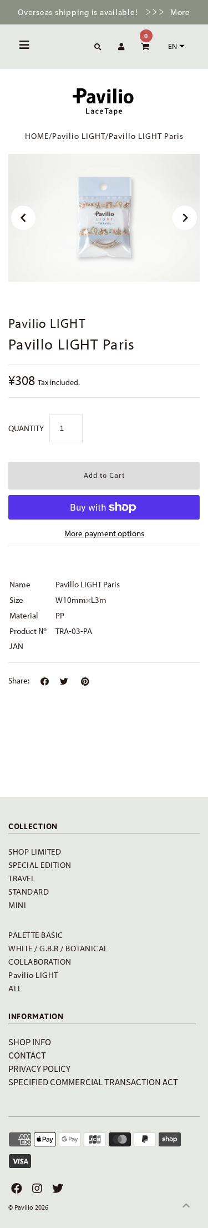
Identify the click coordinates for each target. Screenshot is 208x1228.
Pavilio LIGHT (78, 136)
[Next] (185, 218)
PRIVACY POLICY (39, 1068)
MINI (17, 905)
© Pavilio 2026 (28, 1207)
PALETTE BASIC (35, 935)
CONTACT (27, 1055)
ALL (15, 988)
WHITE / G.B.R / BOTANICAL (58, 948)
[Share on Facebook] (44, 681)
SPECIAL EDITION (40, 865)
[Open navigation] (24, 46)
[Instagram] (35, 1188)
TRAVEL (21, 878)
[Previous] (23, 218)
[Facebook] (15, 1188)
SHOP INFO (29, 1041)
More (180, 12)
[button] (175, 46)
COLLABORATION (40, 961)
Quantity (26, 428)
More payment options (104, 533)
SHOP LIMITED (34, 851)
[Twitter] (56, 1188)
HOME (37, 136)
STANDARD (28, 891)
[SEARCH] (96, 47)
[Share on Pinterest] (85, 681)
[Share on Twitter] (64, 681)
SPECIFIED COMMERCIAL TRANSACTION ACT (93, 1081)
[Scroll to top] (186, 1206)
